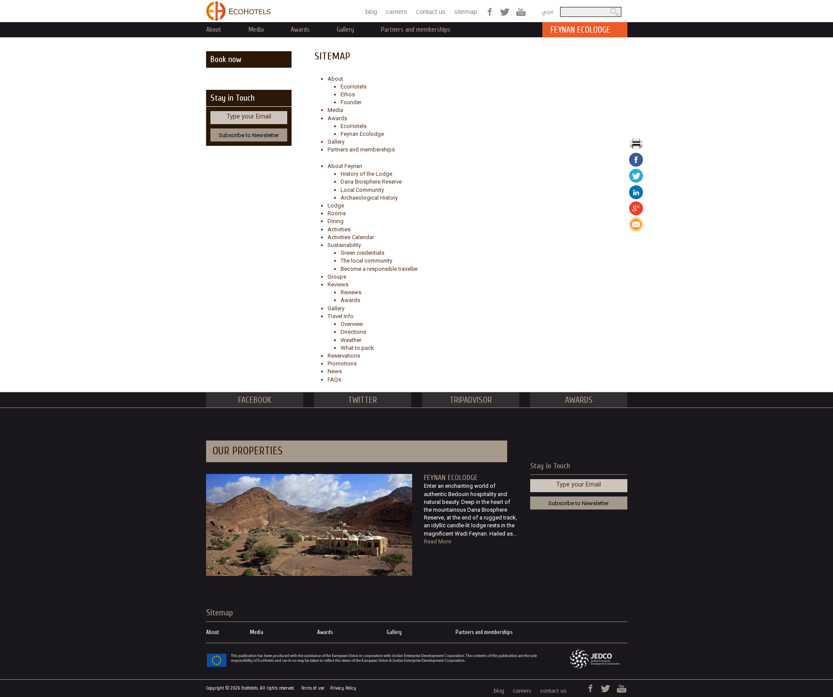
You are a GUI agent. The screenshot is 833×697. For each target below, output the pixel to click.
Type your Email (248, 116)
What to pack (357, 348)
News (335, 371)
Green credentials (362, 253)
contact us (431, 11)
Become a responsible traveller (379, 269)
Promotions (342, 363)
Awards (300, 29)
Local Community (362, 190)
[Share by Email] (636, 229)
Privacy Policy (343, 688)
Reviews (338, 284)
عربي (547, 11)
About (213, 29)
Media (256, 29)
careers (396, 11)
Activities (339, 229)
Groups (337, 276)
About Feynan (345, 166)
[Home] (238, 11)
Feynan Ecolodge (362, 134)
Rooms (337, 213)
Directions (353, 332)
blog (371, 11)
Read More (437, 541)
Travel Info (341, 316)
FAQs (334, 379)
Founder (351, 102)
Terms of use (312, 688)
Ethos (348, 94)
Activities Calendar (351, 237)
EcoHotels (354, 86)
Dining (336, 221)
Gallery (345, 29)
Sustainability (344, 245)
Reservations (344, 355)
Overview (352, 324)
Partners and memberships (415, 29)
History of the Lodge (366, 174)
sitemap (465, 11)
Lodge (336, 205)
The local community (366, 260)
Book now (225, 59)
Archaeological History (369, 197)
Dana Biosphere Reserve (371, 181)
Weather (351, 340)
